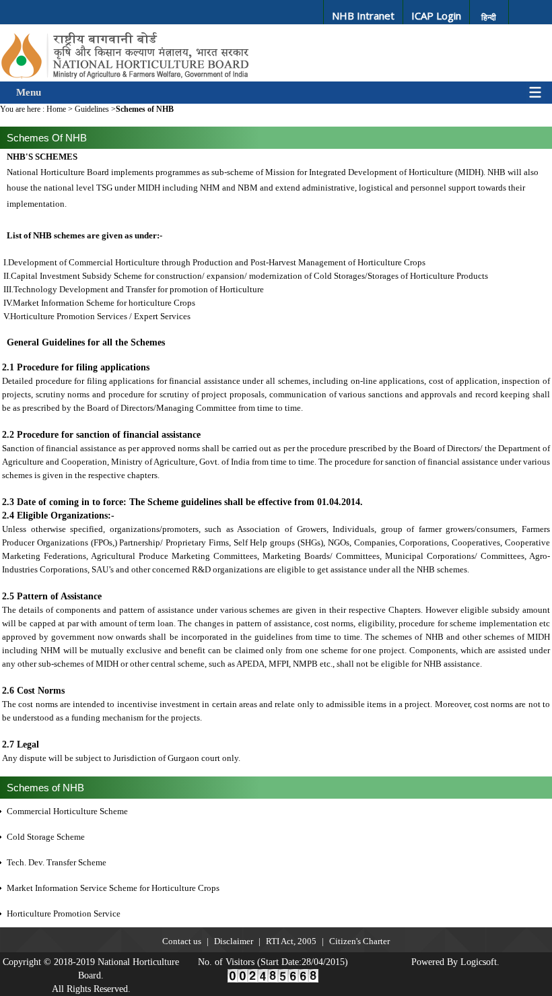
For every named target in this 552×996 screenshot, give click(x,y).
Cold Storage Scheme (46, 837)
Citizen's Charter (359, 941)
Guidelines (92, 109)
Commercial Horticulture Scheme (67, 811)
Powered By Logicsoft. (455, 962)
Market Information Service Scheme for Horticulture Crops (113, 888)
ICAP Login (436, 15)
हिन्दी (488, 17)
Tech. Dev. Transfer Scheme (56, 862)
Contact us (181, 941)
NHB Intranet (363, 15)
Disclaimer (233, 941)
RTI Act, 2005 (291, 941)
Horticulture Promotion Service (63, 913)
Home (56, 109)
